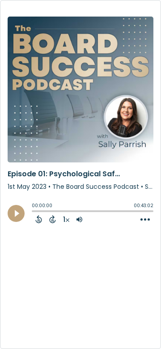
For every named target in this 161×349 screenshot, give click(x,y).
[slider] (34, 212)
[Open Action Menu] (145, 219)
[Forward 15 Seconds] (52, 219)
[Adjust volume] (79, 219)
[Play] (16, 213)
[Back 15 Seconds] (39, 219)
